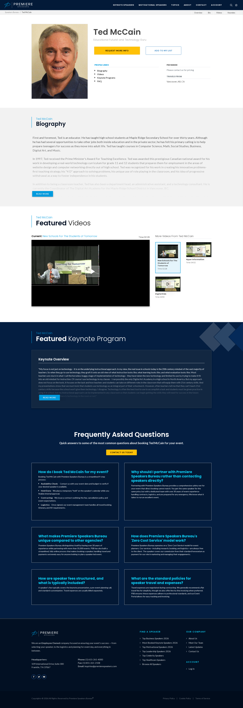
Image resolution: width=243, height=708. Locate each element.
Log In (191, 669)
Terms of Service (202, 698)
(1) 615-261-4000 (94, 659)
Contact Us (194, 651)
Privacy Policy (169, 698)
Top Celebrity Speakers (153, 655)
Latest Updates (196, 647)
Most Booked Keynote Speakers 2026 (160, 643)
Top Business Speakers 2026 (155, 638)
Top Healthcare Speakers (153, 660)
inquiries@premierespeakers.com (101, 666)
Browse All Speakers (151, 664)
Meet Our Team (196, 643)
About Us (193, 638)
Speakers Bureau (12, 12)
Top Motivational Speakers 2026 (157, 647)
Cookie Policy (185, 698)
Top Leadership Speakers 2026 (156, 651)
